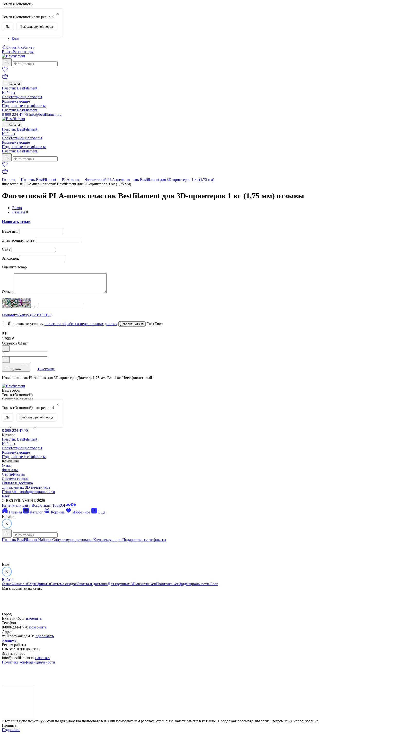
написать (42, 658)
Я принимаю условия (62, 324)
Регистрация (23, 52)
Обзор (17, 208)
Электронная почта (18, 240)
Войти (7, 52)
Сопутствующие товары (22, 97)
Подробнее (11, 730)
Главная (8, 179)
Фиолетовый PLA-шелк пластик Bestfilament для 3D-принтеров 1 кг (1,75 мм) (149, 179)
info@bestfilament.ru (45, 114)
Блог (15, 38)
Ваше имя (10, 231)
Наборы (8, 92)
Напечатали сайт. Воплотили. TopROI (34, 505)
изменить (34, 618)
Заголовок (10, 258)
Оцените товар (14, 267)
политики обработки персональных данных (80, 324)
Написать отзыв (16, 222)
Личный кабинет (20, 47)
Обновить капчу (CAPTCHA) (26, 315)
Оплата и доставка (17, 483)
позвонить (37, 627)
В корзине (46, 369)
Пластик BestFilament (19, 88)
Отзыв (7, 292)
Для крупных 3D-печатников (26, 487)
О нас (6, 465)
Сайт (6, 249)
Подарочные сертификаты (24, 106)
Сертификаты (13, 474)
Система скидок (15, 479)
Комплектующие (16, 101)
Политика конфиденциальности (28, 492)
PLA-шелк (70, 179)
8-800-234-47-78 (15, 114)
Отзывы (18, 212)
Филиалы (10, 470)
